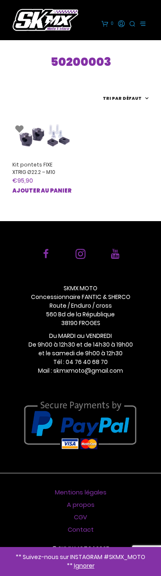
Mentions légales (81, 492)
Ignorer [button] (84, 566)
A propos (81, 504)
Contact (81, 529)
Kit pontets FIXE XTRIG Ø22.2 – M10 (33, 168)
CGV (80, 517)
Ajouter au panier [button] (41, 191)
